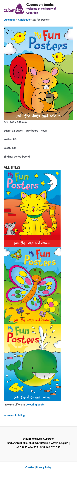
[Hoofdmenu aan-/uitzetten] (69, 9)
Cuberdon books (40, 4)
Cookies (29, 467)
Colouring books (35, 404)
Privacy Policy (44, 467)
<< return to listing (14, 415)
